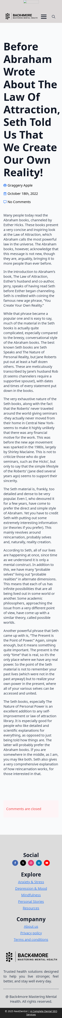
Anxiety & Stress (31, 882)
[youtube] (47, 863)
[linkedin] (39, 863)
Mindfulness (31, 895)
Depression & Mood (31, 888)
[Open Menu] (43, 16)
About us (31, 926)
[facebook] (15, 863)
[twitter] (23, 863)
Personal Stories (31, 901)
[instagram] (31, 863)
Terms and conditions (31, 939)
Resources (31, 908)
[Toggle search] (53, 16)
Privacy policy (31, 933)
